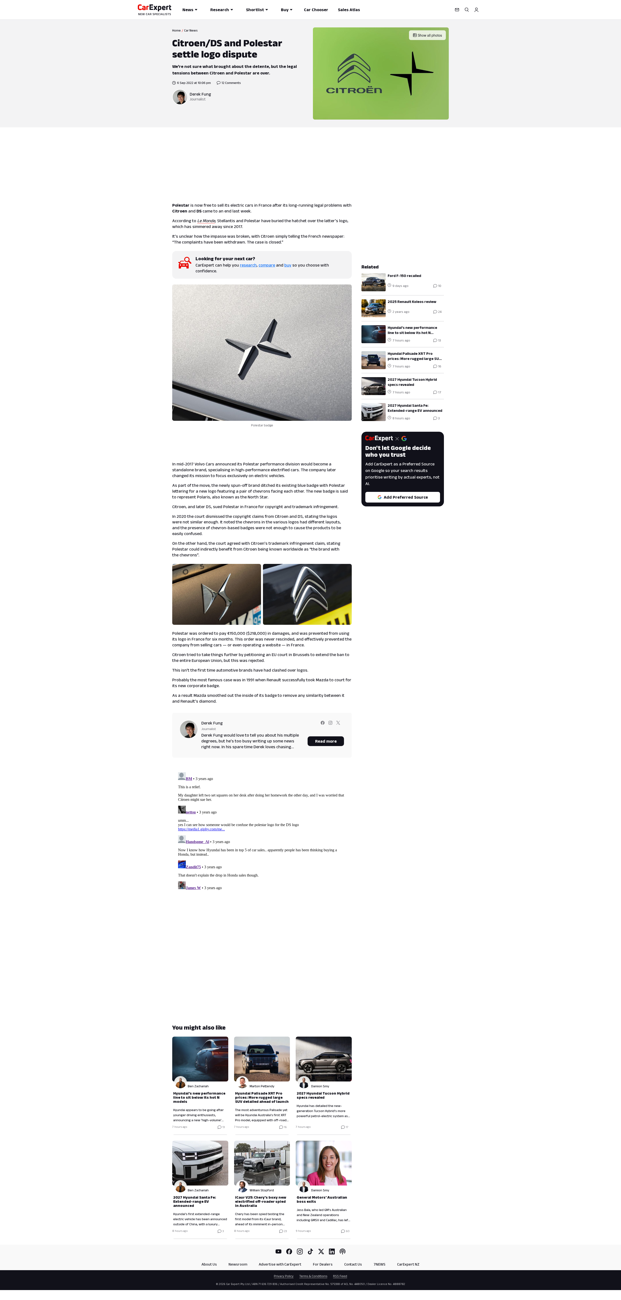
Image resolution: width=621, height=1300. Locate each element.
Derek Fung (200, 94)
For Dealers (323, 1264)
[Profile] (476, 10)
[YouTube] (278, 1251)
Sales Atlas (349, 9)
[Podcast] (342, 1251)
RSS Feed (340, 1276)
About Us (209, 1264)
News (187, 9)
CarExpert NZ (408, 1264)
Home (176, 30)
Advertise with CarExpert (280, 1264)
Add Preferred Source (406, 497)
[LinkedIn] (332, 1251)
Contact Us (353, 1264)
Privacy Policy (284, 1276)
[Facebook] (289, 1251)
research (248, 265)
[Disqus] (262, 831)
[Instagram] (300, 1251)
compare (267, 265)
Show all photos (430, 35)
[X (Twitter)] (321, 1251)
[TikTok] (310, 1251)
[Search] (467, 10)
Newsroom (238, 1264)
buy (287, 265)
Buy (284, 9)
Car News (191, 30)
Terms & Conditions (313, 1276)
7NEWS (379, 1264)
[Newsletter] (457, 10)
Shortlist (255, 9)
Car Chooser (316, 9)
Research (219, 9)
